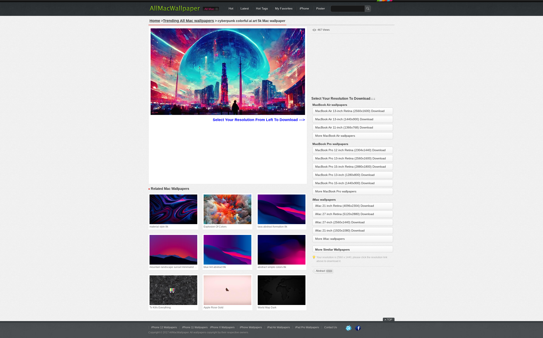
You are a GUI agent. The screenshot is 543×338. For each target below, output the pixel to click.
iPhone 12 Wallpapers (164, 327)
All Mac (209, 9)
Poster (320, 8)
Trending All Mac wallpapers (188, 21)
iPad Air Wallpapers (278, 327)
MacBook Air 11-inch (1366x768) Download (344, 127)
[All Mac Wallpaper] (175, 11)
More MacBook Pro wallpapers (335, 191)
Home (155, 21)
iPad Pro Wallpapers (307, 327)
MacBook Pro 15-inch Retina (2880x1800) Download (350, 166)
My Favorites (283, 8)
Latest (245, 8)
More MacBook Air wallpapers (335, 135)
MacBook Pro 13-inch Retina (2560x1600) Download (350, 158)
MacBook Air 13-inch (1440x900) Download (344, 119)
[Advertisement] (228, 152)
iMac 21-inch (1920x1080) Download (340, 230)
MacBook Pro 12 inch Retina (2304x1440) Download (350, 150)
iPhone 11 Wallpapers (195, 327)
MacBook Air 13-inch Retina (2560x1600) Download (350, 111)
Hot (231, 8)
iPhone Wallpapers (251, 327)
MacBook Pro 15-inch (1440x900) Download (345, 183)
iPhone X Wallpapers (222, 327)
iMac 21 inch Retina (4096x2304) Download (344, 205)
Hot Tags (262, 8)
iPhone (304, 8)
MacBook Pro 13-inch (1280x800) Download (345, 175)
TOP (389, 319)
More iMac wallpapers (330, 238)
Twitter (348, 328)
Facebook (357, 328)
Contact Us (330, 327)
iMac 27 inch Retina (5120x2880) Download (344, 214)
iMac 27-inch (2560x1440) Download (340, 222)
